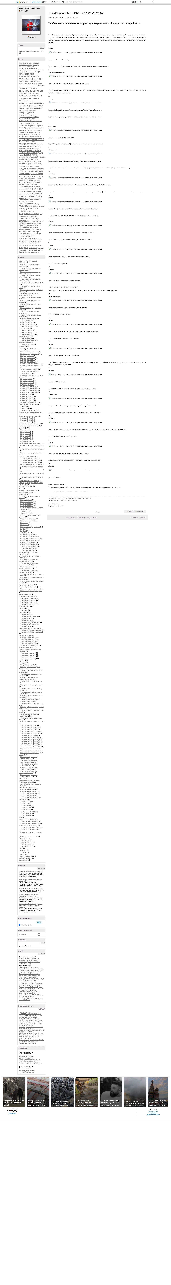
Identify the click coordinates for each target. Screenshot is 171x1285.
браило (33, 983)
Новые (143, 517)
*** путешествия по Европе (29, 737)
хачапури (37, 248)
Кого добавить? (35, 967)
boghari (21, 1020)
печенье (21, 189)
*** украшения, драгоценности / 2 (31, 829)
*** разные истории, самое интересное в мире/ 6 (28, 775)
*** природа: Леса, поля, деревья (31, 681)
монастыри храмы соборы (31, 174)
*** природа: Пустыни (27, 701)
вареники (36, 93)
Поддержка (133, 2)
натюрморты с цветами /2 (28, 604)
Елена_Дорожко (37, 1033)
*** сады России (25, 809)
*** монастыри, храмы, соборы (30, 589)
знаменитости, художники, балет (29, 444)
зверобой (30, 988)
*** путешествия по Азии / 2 (29, 727)
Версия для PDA (153, 1111)
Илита (21, 1035)
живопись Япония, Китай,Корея (29, 424)
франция (31, 248)
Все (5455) (41, 868)
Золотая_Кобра (39, 988)
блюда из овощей (24, 320)
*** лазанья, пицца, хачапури (29, 354)
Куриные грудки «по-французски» (31, 51)
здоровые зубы (31, 128)
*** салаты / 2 (24, 525)
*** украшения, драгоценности (30, 827)
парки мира (35, 186)
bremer (32, 1020)
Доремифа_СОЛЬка (33, 962)
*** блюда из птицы (26, 330)
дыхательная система (25, 117)
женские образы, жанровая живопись (31, 412)
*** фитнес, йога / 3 (26, 844)
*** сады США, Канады (27, 811)
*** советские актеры (27, 548)
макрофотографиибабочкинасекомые (35, 157)
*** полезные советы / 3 (27, 657)
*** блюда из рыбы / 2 (27, 340)
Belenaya (22, 960)
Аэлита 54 (19, 11)
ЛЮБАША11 (27, 1035)
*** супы (22, 529)
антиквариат (30, 70)
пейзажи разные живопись (28, 645)
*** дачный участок (26, 379)
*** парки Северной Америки (29, 622)
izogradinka (22, 1022)
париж (28, 186)
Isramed (35, 970)
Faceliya (30, 1014)
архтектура (29, 83)
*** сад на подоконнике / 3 (28, 793)
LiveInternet (22, 2)
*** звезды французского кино (30, 540)
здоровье (27, 130)
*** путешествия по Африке (29, 735)
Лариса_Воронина (33, 992)
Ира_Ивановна (24, 990)
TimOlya (35, 979)
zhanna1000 (23, 1025)
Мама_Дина (23, 1036)
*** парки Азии (24, 614)
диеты (30, 112)
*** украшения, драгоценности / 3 (31, 833)
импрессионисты (36, 136)
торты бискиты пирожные (30, 234)
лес (25, 153)
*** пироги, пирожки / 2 (27, 358)
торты (38, 232)
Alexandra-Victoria (30, 969)
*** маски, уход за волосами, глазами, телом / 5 (28, 571)
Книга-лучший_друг (35, 1063)
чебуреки (25, 252)
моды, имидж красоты (26, 585)
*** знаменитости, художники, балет (32, 446)
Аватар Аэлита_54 (31, 25)
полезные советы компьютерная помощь (30, 196)
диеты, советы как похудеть (28, 404)
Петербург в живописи (26, 647)
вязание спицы (32, 103)
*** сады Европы (25, 807)
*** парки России (25, 620)
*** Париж (23, 852)
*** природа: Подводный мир (29, 699)
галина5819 (23, 963)
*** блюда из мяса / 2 (26, 502)
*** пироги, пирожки (26, 356)
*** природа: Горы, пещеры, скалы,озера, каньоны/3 (28, 678)
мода (40, 171)
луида (33, 993)
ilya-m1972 (30, 963)
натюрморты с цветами (25, 178)
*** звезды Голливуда (27, 535)
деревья (33, 110)
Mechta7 (34, 1015)
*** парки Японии (25, 626)
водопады (28, 100)
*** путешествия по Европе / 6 (30, 747)
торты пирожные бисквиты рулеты (28, 237)
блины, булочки (32, 86)
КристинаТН (23, 992)
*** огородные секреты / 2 (28, 389)
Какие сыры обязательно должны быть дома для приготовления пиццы (30, 905)
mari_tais (31, 975)
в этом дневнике (25, 925)
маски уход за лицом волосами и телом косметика (30, 164)
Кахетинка (32, 990)
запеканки (23, 125)
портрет (21, 661)
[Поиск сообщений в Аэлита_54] (39, 922)
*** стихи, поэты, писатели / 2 (29, 823)
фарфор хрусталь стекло (26, 245)
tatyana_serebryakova (26, 979)
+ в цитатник (74, 17)
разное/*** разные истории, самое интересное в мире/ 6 (73, 498)
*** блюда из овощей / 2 (27, 324)
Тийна (28, 1000)
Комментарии (35, 8)
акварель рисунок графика (26, 66)
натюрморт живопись (26, 596)
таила (21, 1000)
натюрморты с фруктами (28, 598)
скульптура (31, 225)
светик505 (28, 1043)
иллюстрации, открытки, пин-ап (29, 464)
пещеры (27, 189)
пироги (33, 189)
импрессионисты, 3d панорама (29, 481)
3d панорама (22, 63)
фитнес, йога (23, 838)
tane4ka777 (29, 1023)
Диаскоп (21, 987)
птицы (41, 206)
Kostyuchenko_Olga (25, 1015)
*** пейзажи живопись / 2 (28, 639)
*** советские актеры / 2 (27, 550)
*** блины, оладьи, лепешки (29, 352)
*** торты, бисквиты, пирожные (30, 364)
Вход (45, 2)
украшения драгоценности (29, 243)
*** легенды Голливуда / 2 (28, 544)
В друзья (33, 37)
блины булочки (23, 86)
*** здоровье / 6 (25, 440)
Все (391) (42, 953)
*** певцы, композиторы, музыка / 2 (31, 632)
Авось (66, 2)
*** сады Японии (25, 815)
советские (37, 225)
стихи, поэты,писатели (26, 819)
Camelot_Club (35, 1060)
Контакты (153, 1113)
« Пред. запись (70, 517)
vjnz (40, 1023)
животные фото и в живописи (28, 426)
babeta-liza (39, 969)
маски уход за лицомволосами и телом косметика (31, 168)
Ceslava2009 (35, 958)
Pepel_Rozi (22, 977)
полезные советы (27, 194)
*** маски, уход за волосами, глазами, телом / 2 (28, 560)
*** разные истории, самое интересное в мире (28, 757)
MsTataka (37, 975)
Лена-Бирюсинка (37, 1035)
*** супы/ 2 (23, 531)
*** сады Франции (26, 813)
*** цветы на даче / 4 (26, 400)
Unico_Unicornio (24, 1019)
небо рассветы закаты (31, 180)
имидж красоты (25, 136)
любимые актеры (30, 155)
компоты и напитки (29, 140)
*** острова (23, 610)
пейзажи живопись (25, 635)
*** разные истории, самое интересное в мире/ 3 (28, 765)
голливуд (40, 103)
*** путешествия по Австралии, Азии (32, 721)
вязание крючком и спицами (28, 369)
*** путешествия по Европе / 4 (30, 743)
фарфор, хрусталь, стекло (27, 836)
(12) (20, 53)
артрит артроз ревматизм (30, 73)
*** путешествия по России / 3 (29, 753)
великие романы (24, 342)
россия (29, 216)
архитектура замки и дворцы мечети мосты (30, 81)
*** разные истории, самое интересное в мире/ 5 (28, 772)
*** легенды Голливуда (27, 542)
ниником (21, 1043)
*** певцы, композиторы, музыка (30, 630)
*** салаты (23, 523)
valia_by (41, 979)
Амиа (34, 982)
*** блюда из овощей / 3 (27, 326)
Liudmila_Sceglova (34, 974)
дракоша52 (28, 987)
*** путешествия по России (29, 749)
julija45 (21, 972)
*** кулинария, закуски (27, 521)
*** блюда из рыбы (26, 338)
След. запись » (92, 517)
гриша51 (37, 985)
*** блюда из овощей (26, 322)
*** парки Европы (25, 618)
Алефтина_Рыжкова (25, 982)
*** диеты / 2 (24, 408)
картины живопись (25, 486)
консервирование (27, 144)
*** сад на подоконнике (27, 789)
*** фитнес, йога (25, 840)
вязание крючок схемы (27, 371)
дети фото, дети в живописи (28, 402)
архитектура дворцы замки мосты (29, 77)
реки (40, 214)
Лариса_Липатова (25, 993)
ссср (28, 229)
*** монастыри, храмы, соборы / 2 (31, 591)
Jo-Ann (41, 970)
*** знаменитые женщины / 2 (29, 460)
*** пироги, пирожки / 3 (27, 360)
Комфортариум (24, 1063)
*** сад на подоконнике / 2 (28, 791)
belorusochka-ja (35, 1019)
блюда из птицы (35, 91)
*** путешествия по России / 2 (29, 751)
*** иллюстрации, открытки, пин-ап (31, 466)
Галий (30, 1032)
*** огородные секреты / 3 (28, 391)
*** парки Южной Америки (28, 624)
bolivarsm (27, 1020)
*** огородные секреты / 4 (28, 393)
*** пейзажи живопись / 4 (28, 643)
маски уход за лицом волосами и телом (28, 160)
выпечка (23, 103)
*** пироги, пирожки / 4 (27, 362)
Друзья (27, 8)
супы (29, 231)
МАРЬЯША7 (35, 995)
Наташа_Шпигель (25, 958)
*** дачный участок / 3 (27, 383)
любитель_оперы (34, 1041)
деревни (28, 110)
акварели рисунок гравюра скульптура (29, 64)
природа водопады (32, 206)
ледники (37, 148)
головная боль (23, 105)
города (30, 105)
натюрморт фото (24, 606)
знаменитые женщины (26, 456)
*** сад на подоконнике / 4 (28, 795)
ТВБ (24, 1000)
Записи (21, 8)
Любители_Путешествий (27, 1071)
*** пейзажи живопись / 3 (28, 641)
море (21, 176)
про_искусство (28, 1056)
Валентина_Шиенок (27, 985)
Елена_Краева (37, 987)
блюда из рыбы (26, 93)
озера (21, 184)
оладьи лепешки (30, 184)
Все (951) (42, 1009)
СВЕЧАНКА (37, 1040)
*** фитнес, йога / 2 (26, 842)
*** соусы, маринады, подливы (30, 527)
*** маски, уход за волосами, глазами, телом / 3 (28, 564)
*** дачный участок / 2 (27, 381)
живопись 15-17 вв (26, 418)
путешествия (31, 208)
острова (22, 186)
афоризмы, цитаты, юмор (27, 319)
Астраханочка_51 (24, 983)
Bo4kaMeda (22, 970)
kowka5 (29, 1022)
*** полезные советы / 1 (27, 653)
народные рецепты (33, 176)
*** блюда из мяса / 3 (26, 504)
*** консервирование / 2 (27, 519)
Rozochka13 (28, 1017)
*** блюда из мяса (26, 500)
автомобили (30, 63)
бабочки (35, 83)
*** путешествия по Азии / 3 (29, 729)
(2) (42, 871)
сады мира (35, 219)
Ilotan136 (30, 970)
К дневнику (81, 517)
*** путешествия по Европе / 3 (30, 741)
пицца (29, 191)
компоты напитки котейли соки (31, 141)
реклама (22, 216)
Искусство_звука (32, 1061)
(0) (25, 881)
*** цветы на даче (25, 395)
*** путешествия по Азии (28, 725)
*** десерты (24, 511)
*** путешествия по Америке (29, 731)
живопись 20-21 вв (26, 422)
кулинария (31, 148)
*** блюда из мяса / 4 (26, 506)
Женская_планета (25, 1060)
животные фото (26, 120)
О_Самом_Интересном (26, 1072)
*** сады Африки (25, 805)
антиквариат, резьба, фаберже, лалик (31, 282)
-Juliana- (21, 1012)
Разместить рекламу (153, 1114)
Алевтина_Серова (30, 980)
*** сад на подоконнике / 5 (28, 797)
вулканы (34, 100)
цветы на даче (31, 250)
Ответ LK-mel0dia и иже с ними (29, 871)
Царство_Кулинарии (25, 1058)
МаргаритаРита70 (33, 1036)
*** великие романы (26, 344)
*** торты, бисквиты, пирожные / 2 (31, 366)
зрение (28, 134)
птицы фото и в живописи (27, 714)
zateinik (21, 980)
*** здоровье (24, 430)
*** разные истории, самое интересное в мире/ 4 (28, 768)
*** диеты (23, 406)
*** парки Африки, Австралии (29, 616)
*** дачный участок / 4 (27, 385)
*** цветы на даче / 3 (26, 398)
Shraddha (35, 977)
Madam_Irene (23, 975)
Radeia (29, 977)
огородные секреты (33, 182)
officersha (22, 1023)
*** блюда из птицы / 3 (27, 334)
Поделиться (140, 511)
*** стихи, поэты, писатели (28, 821)
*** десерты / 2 (24, 513)
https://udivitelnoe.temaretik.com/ (60, 491)
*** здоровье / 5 (25, 438)
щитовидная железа (34, 252)
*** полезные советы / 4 (27, 659)
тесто (33, 232)
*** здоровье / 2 (25, 432)
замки (37, 123)
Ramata (21, 1017)
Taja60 (34, 1017)
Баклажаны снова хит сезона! (29, 888)
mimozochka (23, 962)
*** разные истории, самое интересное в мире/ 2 (28, 761)
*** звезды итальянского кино (29, 539)
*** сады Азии (24, 803)
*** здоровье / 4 (25, 436)
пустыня (22, 209)
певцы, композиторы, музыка (28, 628)
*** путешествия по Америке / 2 (30, 733)
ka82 (25, 972)
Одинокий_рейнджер (26, 1040)
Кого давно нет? (24, 967)
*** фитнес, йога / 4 (26, 846)
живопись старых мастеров (28, 416)
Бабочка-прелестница (26, 1028)
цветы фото (23, 860)
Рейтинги (56, 2)
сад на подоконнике (28, 217)
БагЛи (21, 1056)
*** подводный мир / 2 (27, 665)
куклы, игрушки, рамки (26, 492)
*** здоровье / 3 (25, 434)
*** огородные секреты (27, 387)
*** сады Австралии (26, 801)
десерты (23, 113)
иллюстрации (35, 134)
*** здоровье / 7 (25, 442)
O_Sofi (40, 1015)
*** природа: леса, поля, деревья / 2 (31, 685)
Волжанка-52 (23, 1032)
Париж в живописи (26, 856)
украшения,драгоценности (27, 825)
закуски (32, 123)
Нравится (131, 511)
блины (40, 83)
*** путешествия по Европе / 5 (30, 745)
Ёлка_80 (30, 1025)
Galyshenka (37, 1014)
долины (33, 115)
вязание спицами (25, 373)
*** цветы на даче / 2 (26, 396)
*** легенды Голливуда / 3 (28, 546)
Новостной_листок (28, 996)
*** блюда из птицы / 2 (27, 332)
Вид (136, 2)
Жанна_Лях (23, 988)
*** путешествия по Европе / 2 (30, 739)
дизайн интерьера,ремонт (27, 410)
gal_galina (38, 1020)
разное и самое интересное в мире (29, 212)
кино (20, 140)
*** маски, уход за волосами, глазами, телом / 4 (28, 567)
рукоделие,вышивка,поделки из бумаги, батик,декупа (29, 781)
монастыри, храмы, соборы (28, 587)
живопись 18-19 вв (26, 420)
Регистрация (37, 2)
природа (23, 206)
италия (21, 138)
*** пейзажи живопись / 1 (28, 637)
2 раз (57, 504)
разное (21, 755)
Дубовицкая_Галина (25, 1033)
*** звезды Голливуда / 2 (28, 537)
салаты (22, 221)
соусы (21, 227)
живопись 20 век (30, 118)
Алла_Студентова (31, 960)
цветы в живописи (25, 858)
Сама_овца (22, 1061)
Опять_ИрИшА (24, 998)
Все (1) (42, 48)
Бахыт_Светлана (24, 1030)
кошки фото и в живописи (27, 490)
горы (37, 106)
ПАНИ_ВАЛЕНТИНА (35, 998)
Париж (22, 854)
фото (26, 248)
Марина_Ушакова (24, 995)
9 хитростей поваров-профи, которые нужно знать (28, 895)
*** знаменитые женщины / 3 (29, 462)
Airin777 (27, 1012)
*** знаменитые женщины (28, 458)
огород (22, 182)
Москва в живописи (25, 594)
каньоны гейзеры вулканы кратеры (33, 138)
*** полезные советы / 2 (27, 655)
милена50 (32, 957)
